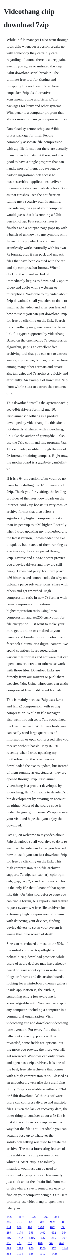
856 (31, 1248)
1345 (32, 1237)
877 (52, 1227)
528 (30, 1243)
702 (20, 1237)
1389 (20, 1248)
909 (19, 1227)
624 (61, 1243)
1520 (9, 1216)
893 (9, 1248)
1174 (20, 1232)
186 (31, 1253)
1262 (45, 1216)
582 (30, 1221)
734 (9, 1227)
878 (40, 1243)
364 (56, 1216)
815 (54, 1237)
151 (9, 1243)
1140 (65, 1248)
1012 (42, 1253)
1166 (9, 1237)
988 (63, 1221)
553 (31, 1232)
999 (52, 1221)
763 (19, 1221)
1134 (20, 1253)
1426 (54, 1253)
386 (9, 1221)
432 (19, 1243)
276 (54, 1248)
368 (9, 1253)
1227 (33, 1216)
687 (43, 1237)
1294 (41, 1227)
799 (64, 1237)
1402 (42, 1232)
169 (30, 1227)
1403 (41, 1221)
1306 (43, 1248)
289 (9, 1232)
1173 (21, 1216)
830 (63, 1227)
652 (54, 1232)
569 (51, 1243)
